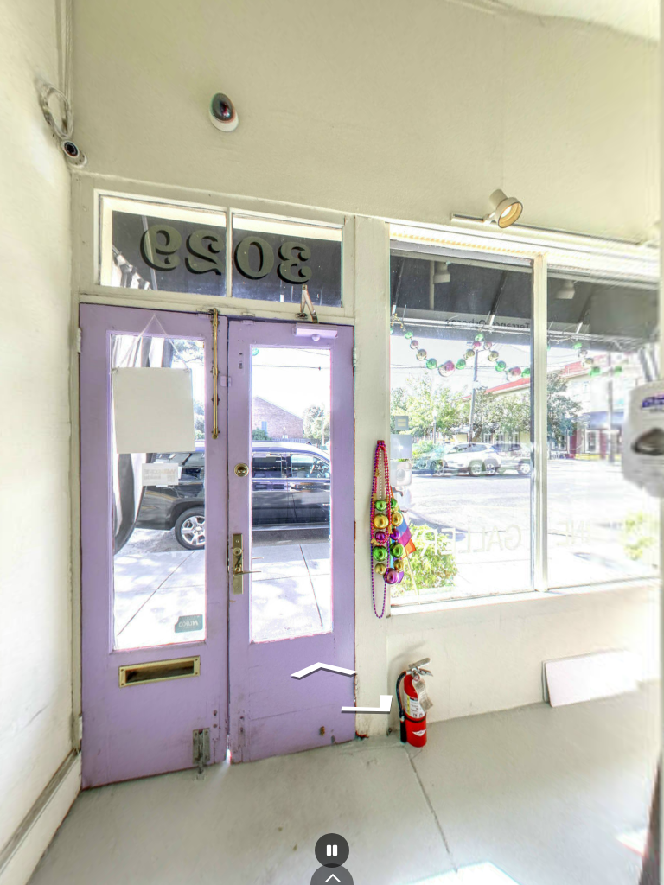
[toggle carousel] (332, 874)
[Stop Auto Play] (332, 850)
